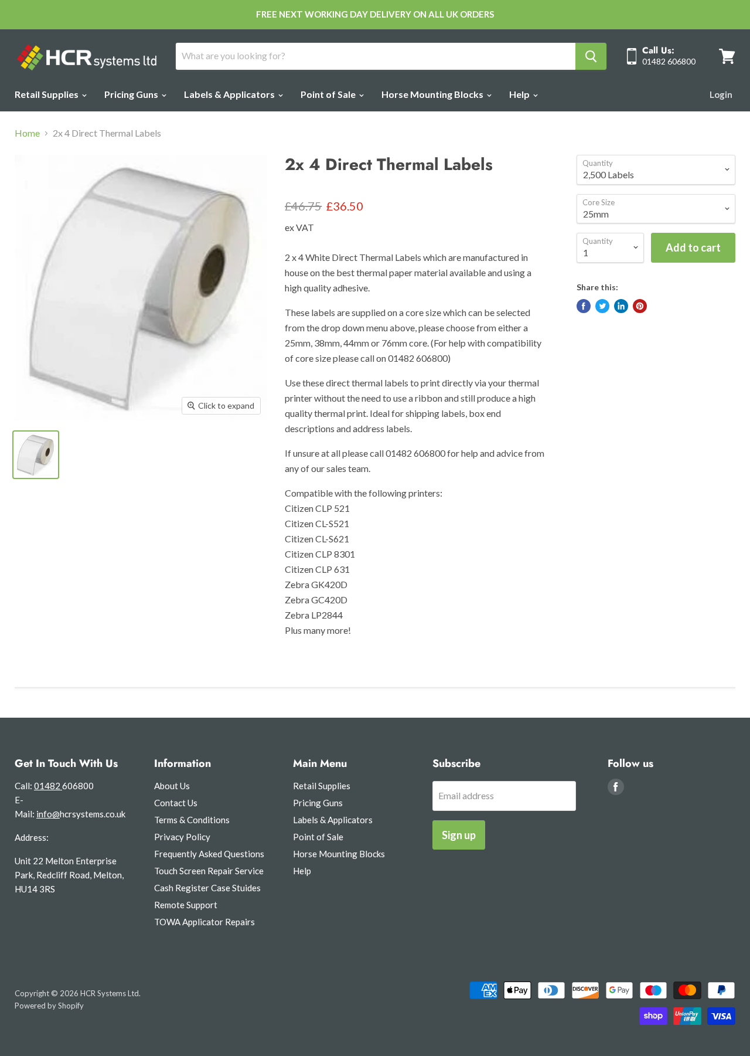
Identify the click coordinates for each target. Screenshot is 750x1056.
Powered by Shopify (49, 1005)
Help (520, 94)
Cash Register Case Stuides (207, 887)
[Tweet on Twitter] (602, 306)
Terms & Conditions (192, 819)
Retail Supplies (47, 94)
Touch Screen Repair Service (209, 870)
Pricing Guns (132, 94)
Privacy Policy (182, 836)
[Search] (590, 56)
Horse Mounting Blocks (433, 94)
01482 (48, 785)
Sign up (459, 834)
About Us (172, 785)
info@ (48, 814)
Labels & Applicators (230, 94)
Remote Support (185, 904)
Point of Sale (329, 94)
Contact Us (175, 802)
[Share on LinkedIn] (621, 306)
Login (721, 94)
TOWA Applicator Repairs (204, 921)
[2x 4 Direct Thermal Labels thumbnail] (35, 455)
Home (27, 133)
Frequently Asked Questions (209, 853)
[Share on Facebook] (584, 306)
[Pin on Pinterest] (640, 306)
